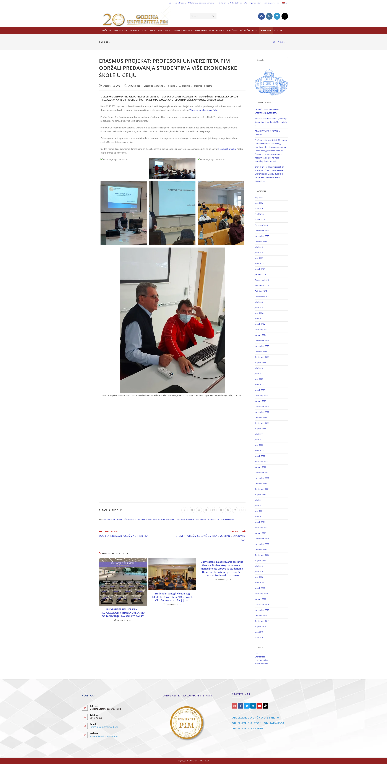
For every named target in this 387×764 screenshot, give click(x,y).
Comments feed (262, 660)
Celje (113, 519)
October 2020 (261, 549)
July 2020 (259, 566)
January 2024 (260, 335)
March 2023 (260, 390)
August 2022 (260, 428)
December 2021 (262, 472)
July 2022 (259, 434)
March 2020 (260, 588)
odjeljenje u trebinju (249, 728)
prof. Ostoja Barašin (224, 519)
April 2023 (259, 384)
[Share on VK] (221, 510)
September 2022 (262, 423)
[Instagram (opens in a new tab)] (269, 16)
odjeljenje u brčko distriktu (255, 717)
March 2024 (260, 324)
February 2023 (261, 395)
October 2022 (261, 417)
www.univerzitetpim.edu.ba (104, 736)
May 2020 (259, 577)
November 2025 (262, 236)
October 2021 (261, 483)
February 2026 (261, 225)
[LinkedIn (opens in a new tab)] (277, 16)
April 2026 (259, 214)
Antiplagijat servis (272, 3)
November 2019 (262, 610)
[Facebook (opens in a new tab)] (261, 16)
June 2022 (259, 439)
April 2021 (259, 516)
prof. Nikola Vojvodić (205, 519)
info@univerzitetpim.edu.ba (104, 726)
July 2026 (259, 197)
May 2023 (259, 379)
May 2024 (259, 313)
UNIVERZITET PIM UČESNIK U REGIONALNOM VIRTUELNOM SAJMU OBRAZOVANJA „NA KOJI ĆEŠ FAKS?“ (123, 613)
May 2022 (259, 445)
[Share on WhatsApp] (242, 510)
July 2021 (259, 500)
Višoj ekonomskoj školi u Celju (203, 110)
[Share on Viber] (213, 510)
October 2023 (261, 351)
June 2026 (259, 203)
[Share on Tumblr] (235, 510)
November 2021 (262, 478)
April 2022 (259, 450)
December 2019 (262, 604)
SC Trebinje (184, 85)
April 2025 (259, 263)
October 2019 (261, 615)
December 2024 (262, 280)
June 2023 (259, 373)
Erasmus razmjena (153, 85)
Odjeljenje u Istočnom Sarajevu (201, 3)
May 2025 (259, 258)
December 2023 (262, 340)
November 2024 (262, 285)
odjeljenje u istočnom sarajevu (258, 723)
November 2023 (262, 346)
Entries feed (260, 656)
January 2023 (260, 401)
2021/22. (107, 519)
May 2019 (259, 637)
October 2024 (261, 291)
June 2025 (259, 252)
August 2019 (260, 626)
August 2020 (260, 560)
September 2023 (262, 357)
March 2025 (260, 269)
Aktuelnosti (134, 85)
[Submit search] (213, 16)
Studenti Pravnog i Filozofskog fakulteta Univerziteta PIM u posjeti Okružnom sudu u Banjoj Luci (172, 597)
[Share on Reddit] (228, 510)
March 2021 (260, 522)
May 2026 (259, 208)
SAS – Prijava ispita (252, 3)
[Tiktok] (265, 706)
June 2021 (259, 505)
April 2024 (259, 318)
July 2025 (259, 247)
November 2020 (262, 544)
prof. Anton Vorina (185, 519)
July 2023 (259, 368)
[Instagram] (234, 706)
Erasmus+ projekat (227, 149)
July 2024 (259, 302)
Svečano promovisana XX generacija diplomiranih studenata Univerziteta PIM (271, 122)
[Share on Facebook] (192, 510)
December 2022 (262, 406)
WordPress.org (261, 663)
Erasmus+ (170, 519)
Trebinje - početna (203, 85)
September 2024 (262, 296)
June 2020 (259, 571)
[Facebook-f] (240, 706)
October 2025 (261, 241)
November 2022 (262, 412)
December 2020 (262, 538)
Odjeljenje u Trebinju (177, 3)
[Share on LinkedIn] (206, 510)
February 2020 (261, 593)
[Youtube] (259, 706)
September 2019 (262, 621)
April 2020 (259, 582)
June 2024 (259, 307)
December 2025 (262, 230)
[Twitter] (247, 706)
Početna (171, 85)
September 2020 (262, 555)
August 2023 (260, 362)
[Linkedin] (253, 706)
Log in (257, 653)
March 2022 (260, 456)
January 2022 (260, 467)
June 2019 (259, 632)
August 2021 (260, 494)
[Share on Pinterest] (199, 510)
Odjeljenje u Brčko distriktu (230, 3)
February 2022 (261, 461)
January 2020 (260, 599)
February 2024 (261, 329)
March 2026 (260, 219)
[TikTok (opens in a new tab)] (284, 16)
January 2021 (260, 533)
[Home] (274, 42)
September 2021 (262, 489)
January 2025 (260, 274)
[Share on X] (184, 510)
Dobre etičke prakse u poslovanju (132, 519)
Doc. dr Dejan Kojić (156, 519)
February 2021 (261, 527)
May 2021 (259, 511)
